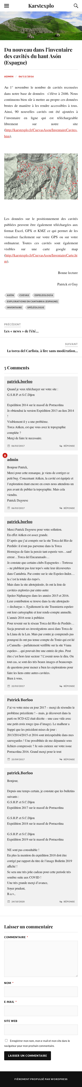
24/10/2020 (18, 901)
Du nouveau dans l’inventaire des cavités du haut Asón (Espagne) (38, 56)
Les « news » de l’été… (21, 331)
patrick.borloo (19, 381)
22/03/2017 (18, 686)
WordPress (59, 1079)
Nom (9, 983)
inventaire (14, 307)
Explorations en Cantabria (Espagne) (32, 301)
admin (9, 76)
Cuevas (24, 295)
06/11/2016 (26, 76)
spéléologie (35, 307)
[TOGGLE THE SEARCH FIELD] (75, 5)
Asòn (10, 295)
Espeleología (44, 295)
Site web (11, 1021)
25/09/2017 (18, 759)
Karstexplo (41, 5)
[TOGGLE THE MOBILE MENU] (6, 5)
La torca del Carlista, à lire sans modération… (42, 350)
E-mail (10, 1001)
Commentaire (16, 937)
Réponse (69, 446)
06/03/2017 (18, 446)
